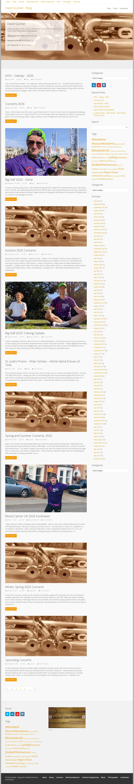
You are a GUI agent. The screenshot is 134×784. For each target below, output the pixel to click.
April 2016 (97, 389)
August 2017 (98, 354)
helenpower (95, 161)
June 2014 (97, 430)
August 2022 (98, 255)
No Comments (37, 79)
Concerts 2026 (15, 104)
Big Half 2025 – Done (19, 179)
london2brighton (103, 169)
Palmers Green (98, 172)
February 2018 (99, 338)
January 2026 (98, 204)
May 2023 (97, 239)
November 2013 (99, 443)
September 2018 (99, 325)
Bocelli (93, 154)
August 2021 (98, 268)
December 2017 (99, 344)
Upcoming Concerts (18, 660)
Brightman (102, 154)
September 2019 (99, 303)
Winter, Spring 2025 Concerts (24, 587)
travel (123, 176)
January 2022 (98, 265)
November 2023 (99, 233)
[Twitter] (7, 714)
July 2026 (97, 201)
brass (97, 154)
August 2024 (98, 226)
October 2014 (98, 424)
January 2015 (98, 417)
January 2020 (98, 300)
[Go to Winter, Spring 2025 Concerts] (46, 563)
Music (34, 591)
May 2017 (97, 360)
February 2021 (99, 281)
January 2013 (98, 459)
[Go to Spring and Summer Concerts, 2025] (46, 412)
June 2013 (97, 452)
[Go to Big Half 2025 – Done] (46, 152)
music (109, 169)
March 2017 (98, 363)
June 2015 (97, 408)
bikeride (119, 147)
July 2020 (97, 290)
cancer (107, 154)
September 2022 (99, 252)
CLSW (94, 157)
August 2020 (98, 287)
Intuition (28, 777)
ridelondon (97, 175)
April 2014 (97, 433)
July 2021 (97, 271)
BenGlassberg (110, 147)
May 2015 (97, 411)
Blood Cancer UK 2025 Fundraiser (27, 516)
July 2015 (97, 405)
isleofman (109, 161)
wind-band (109, 179)
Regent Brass (111, 172)
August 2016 (98, 376)
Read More (11, 95)
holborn (102, 161)
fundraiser (122, 157)
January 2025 (98, 220)
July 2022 (97, 258)
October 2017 (98, 347)
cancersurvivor (114, 154)
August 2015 (98, 401)
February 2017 (99, 366)
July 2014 (97, 427)
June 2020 (97, 293)
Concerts (105, 158)
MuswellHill (115, 169)
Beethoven (103, 147)
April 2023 (97, 242)
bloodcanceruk (114, 151)
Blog (27, 79)
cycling (112, 157)
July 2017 (97, 357)
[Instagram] (104, 85)
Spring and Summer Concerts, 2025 (28, 436)
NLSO (121, 168)
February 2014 (99, 440)
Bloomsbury (122, 151)
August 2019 (98, 306)
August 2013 (98, 446)
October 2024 (98, 223)
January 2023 (98, 245)
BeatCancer (96, 147)
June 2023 (97, 236)
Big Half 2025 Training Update (24, 333)
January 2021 (98, 284)
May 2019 (97, 312)
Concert (36, 254)
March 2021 (98, 277)
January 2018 (98, 341)
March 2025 (98, 217)
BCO (123, 144)
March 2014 (98, 436)
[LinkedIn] (94, 85)
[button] (83, 716)
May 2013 (97, 456)
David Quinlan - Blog (18, 8)
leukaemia (99, 164)
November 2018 (99, 319)
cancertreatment (123, 154)
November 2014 (99, 421)
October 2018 (98, 322)
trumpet (101, 178)
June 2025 (97, 214)
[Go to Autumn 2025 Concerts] (46, 226)
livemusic (112, 164)
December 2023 (99, 230)
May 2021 (97, 274)
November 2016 (99, 370)
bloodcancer (101, 150)
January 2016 (98, 395)
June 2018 (97, 331)
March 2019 (98, 316)
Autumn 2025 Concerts (20, 250)
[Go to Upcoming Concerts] (46, 636)
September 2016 (99, 373)
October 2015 (98, 398)
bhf (115, 147)
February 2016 (99, 392)
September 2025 (99, 207)
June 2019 (97, 309)
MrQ (20, 79)
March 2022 (98, 261)
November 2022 (99, 249)
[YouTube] (99, 85)
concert (100, 157)
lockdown (120, 165)
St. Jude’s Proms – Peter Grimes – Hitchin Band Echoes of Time (42, 363)
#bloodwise (99, 139)
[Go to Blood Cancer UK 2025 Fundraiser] (46, 488)
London (95, 169)
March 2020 (98, 296)
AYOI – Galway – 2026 (19, 75)
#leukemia (118, 144)
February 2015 (99, 414)
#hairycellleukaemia (103, 143)
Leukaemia (35, 337)
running (106, 175)
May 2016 (97, 386)
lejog (114, 161)
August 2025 (98, 211)
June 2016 (97, 382)
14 (34, 688)
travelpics (94, 179)
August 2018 (98, 328)
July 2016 (97, 379)
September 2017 (99, 351)
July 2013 (97, 449)
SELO (111, 176)
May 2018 (97, 335)
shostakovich (117, 176)
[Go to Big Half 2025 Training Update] (46, 305)
